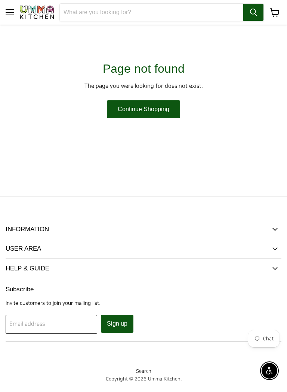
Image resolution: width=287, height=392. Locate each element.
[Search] (253, 12)
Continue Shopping (143, 109)
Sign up (117, 323)
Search (143, 371)
